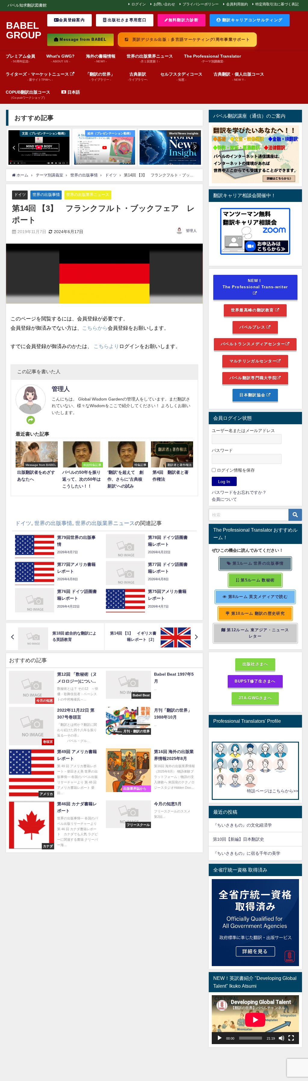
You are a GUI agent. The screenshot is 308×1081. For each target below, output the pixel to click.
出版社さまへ (255, 664)
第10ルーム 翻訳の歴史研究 (257, 613)
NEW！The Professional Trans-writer (255, 284)
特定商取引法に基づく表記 (277, 4)
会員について (224, 499)
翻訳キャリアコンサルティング (251, 20)
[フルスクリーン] (291, 1038)
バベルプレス (252, 327)
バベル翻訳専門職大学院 (253, 378)
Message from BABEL (82, 39)
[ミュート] (282, 1038)
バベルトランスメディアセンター (253, 344)
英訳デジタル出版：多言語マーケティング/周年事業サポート (190, 39)
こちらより (106, 346)
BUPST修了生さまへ (255, 681)
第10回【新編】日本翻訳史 (238, 839)
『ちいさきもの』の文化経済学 (246, 825)
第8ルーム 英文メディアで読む (257, 597)
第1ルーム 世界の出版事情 (257, 563)
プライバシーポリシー (201, 4)
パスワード (222, 450)
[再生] (220, 1038)
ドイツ (20, 195)
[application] (255, 1019)
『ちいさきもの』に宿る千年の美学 (246, 853)
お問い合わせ (164, 4)
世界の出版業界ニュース (87, 195)
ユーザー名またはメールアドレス (243, 430)
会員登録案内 (72, 20)
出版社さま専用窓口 (126, 20)
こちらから (95, 327)
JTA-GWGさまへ (255, 698)
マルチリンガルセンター (253, 361)
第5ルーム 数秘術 (257, 580)
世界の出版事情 (46, 195)
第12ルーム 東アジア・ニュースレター (257, 633)
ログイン (138, 4)
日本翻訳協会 (252, 395)
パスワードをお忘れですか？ (239, 492)
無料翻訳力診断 (183, 20)
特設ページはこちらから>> (272, 791)
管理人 (191, 231)
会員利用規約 (237, 4)
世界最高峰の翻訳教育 (253, 310)
